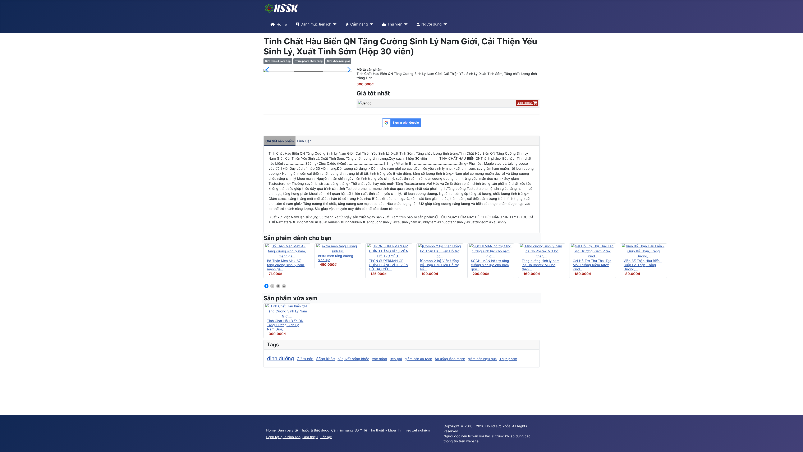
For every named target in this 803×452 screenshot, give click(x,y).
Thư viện (394, 24)
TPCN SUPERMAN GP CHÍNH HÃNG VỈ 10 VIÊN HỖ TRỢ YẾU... (388, 265)
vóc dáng (379, 359)
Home (281, 24)
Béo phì (396, 359)
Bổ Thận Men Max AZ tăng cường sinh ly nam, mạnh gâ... (286, 265)
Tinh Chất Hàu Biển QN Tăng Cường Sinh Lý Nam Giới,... (285, 325)
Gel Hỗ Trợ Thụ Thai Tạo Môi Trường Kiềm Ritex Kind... (592, 265)
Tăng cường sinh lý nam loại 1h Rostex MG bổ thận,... (540, 265)
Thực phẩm (508, 359)
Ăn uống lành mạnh (450, 359)
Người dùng (431, 24)
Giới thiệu (310, 437)
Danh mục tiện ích (315, 24)
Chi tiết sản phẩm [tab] (279, 141)
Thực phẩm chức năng (309, 61)
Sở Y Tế (361, 430)
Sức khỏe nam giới (338, 61)
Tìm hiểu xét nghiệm (414, 430)
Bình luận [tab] (304, 141)
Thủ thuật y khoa (382, 430)
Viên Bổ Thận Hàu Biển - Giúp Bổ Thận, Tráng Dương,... (643, 265)
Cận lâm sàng (342, 430)
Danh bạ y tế (287, 430)
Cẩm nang (359, 24)
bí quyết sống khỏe (353, 359)
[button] (268, 69)
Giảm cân (305, 359)
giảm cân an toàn (418, 359)
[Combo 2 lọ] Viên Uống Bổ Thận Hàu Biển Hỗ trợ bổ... (439, 265)
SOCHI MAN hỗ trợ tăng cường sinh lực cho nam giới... (490, 265)
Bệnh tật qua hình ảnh (283, 437)
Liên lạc (326, 437)
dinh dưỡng (280, 358)
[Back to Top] (796, 444)
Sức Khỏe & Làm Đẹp (278, 61)
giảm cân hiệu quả (482, 359)
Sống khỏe (325, 359)
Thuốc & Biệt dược (314, 430)
